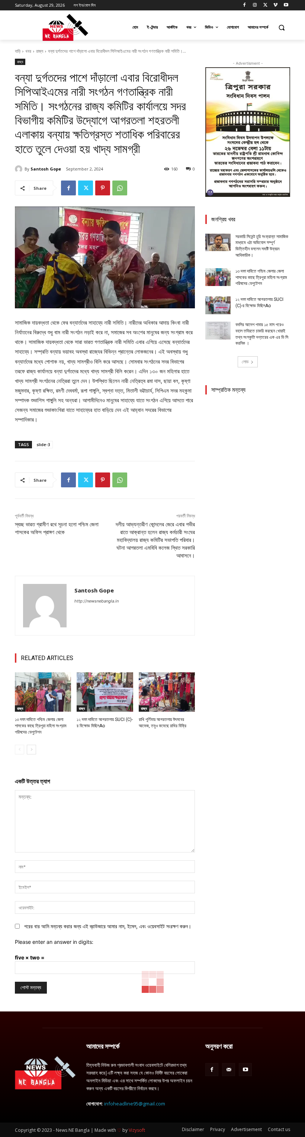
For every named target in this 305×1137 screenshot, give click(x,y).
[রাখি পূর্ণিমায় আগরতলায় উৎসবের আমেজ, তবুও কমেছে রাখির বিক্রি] (167, 692)
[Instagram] (255, 5)
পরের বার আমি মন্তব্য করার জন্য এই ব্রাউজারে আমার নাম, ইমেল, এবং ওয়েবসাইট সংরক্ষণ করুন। (107, 926)
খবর (28, 51)
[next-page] (31, 749)
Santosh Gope (45, 169)
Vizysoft (137, 1130)
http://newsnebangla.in (96, 601)
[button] (281, 27)
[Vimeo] (275, 5)
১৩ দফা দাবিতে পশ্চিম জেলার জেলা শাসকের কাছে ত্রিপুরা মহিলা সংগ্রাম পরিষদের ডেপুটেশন (41, 726)
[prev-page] (19, 749)
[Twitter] (265, 5)
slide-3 (43, 444)
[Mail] (228, 1069)
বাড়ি (17, 51)
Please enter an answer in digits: (54, 942)
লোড (245, 361)
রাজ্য (39, 51)
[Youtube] (286, 5)
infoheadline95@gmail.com (134, 1103)
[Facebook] (244, 5)
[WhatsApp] (119, 188)
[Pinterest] (102, 188)
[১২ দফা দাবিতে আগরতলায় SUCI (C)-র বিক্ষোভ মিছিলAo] (105, 692)
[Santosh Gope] (20, 169)
